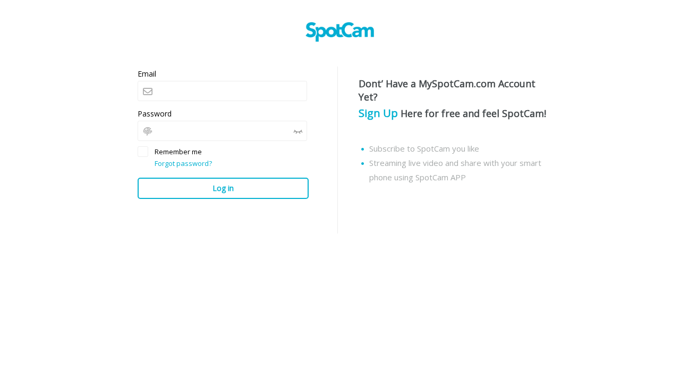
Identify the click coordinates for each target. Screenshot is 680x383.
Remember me (178, 151)
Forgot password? (183, 163)
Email (147, 74)
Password (155, 114)
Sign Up (378, 113)
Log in (223, 188)
